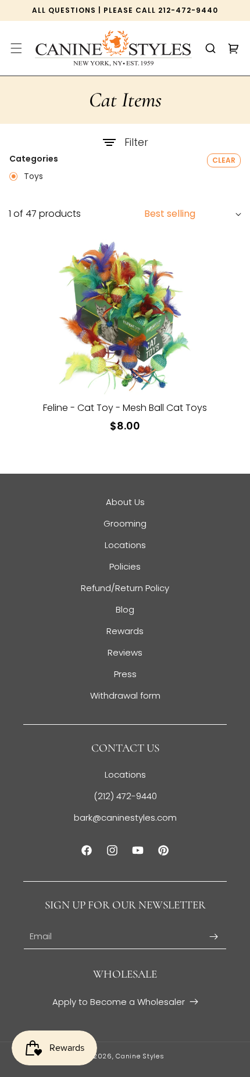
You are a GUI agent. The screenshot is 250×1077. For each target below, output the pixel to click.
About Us (125, 502)
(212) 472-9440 (125, 796)
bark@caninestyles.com (125, 817)
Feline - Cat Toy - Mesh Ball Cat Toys (125, 408)
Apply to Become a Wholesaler (118, 1002)
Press (125, 674)
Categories (33, 158)
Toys (32, 176)
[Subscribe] (213, 937)
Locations (125, 545)
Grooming (125, 523)
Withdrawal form (125, 695)
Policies (125, 566)
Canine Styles (140, 1056)
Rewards (125, 631)
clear (223, 160)
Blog (125, 609)
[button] (16, 48)
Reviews (125, 652)
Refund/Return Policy (125, 588)
